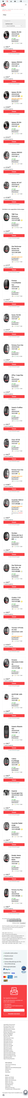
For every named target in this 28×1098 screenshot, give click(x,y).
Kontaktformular (18, 1092)
